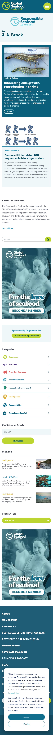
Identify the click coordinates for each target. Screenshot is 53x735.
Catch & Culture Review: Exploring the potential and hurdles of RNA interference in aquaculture (16, 483)
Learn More (7, 228)
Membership (9, 620)
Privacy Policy (13, 693)
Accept (26, 717)
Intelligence (7, 460)
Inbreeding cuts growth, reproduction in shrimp (22, 84)
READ (9, 111)
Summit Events (11, 645)
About (6, 613)
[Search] (48, 240)
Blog (5, 664)
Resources (9, 626)
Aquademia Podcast (15, 658)
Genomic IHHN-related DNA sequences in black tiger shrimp (24, 157)
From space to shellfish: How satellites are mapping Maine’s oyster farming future (17, 466)
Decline (27, 724)
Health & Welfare (10, 477)
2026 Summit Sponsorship (26, 335)
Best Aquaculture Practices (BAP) (23, 632)
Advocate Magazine (14, 652)
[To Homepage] (13, 6)
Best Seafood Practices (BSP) (20, 639)
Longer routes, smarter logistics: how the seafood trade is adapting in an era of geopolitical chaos (17, 500)
